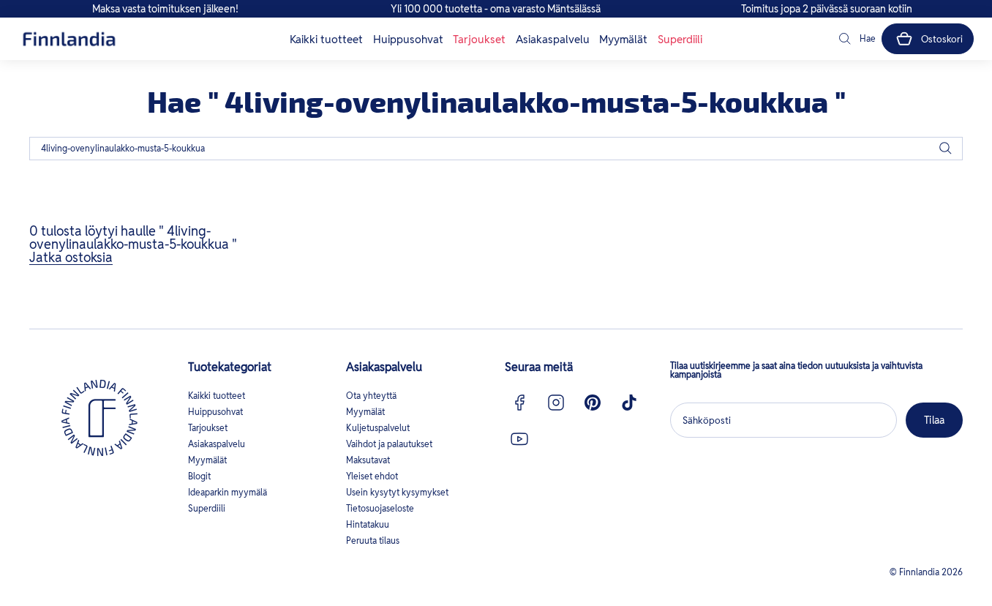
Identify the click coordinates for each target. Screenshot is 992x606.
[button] (856, 39)
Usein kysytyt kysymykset (397, 492)
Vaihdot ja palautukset (389, 443)
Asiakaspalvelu (553, 39)
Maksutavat (368, 459)
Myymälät (623, 39)
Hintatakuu (367, 524)
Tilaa (934, 420)
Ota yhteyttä (371, 395)
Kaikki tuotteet (326, 39)
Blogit (199, 476)
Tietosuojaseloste (380, 508)
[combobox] (496, 148)
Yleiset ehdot (372, 476)
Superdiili (680, 39)
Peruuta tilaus (372, 540)
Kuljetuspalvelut (378, 427)
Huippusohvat (408, 39)
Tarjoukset (479, 39)
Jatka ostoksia (71, 257)
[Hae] (945, 148)
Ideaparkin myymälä (227, 492)
